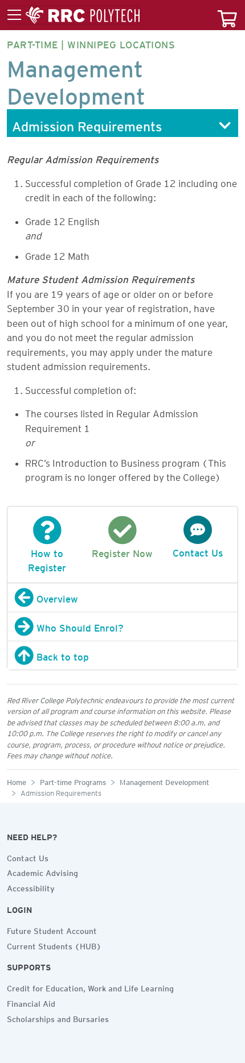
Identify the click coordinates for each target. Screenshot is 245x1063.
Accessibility (31, 887)
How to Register (47, 559)
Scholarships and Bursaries (58, 1017)
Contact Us (27, 856)
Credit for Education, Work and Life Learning (90, 987)
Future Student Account (52, 929)
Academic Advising (42, 871)
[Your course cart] (227, 15)
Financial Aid (31, 1002)
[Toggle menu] (73, 15)
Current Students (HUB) (54, 945)
